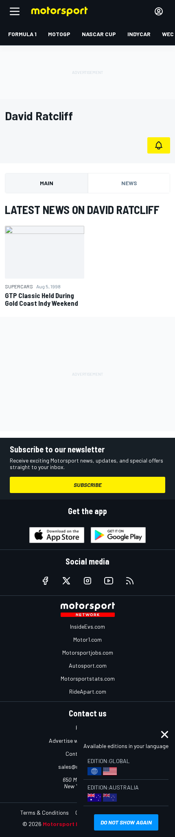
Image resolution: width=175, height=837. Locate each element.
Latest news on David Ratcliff (82, 209)
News (129, 183)
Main (46, 183)
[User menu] (159, 11)
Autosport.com (88, 665)
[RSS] (130, 581)
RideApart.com (87, 691)
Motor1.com (87, 639)
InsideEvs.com (87, 626)
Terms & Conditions (44, 812)
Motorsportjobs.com (87, 652)
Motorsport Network (71, 823)
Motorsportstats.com (88, 678)
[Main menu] (14, 11)
